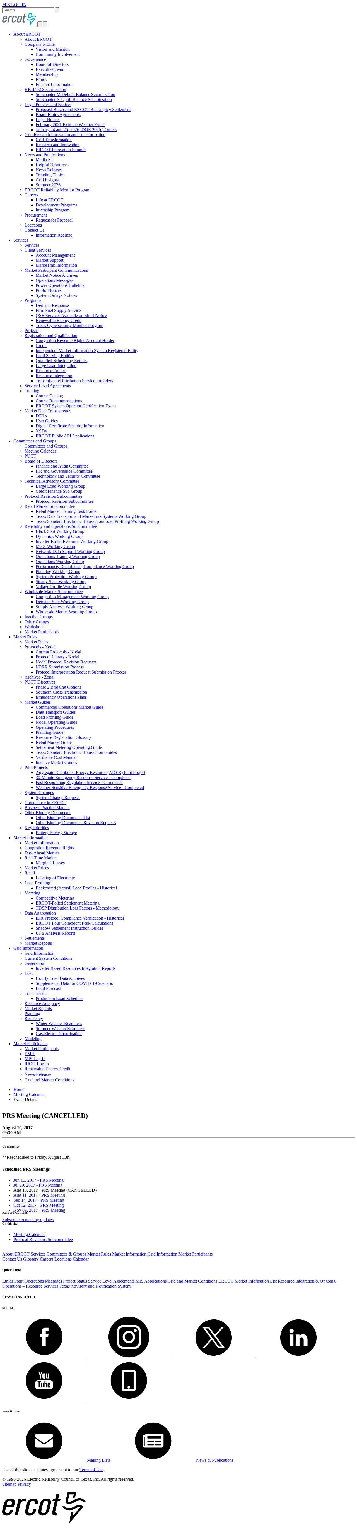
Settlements (35, 938)
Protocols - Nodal (40, 646)
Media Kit (45, 159)
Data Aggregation (40, 913)
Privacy (24, 1484)
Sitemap (9, 1484)
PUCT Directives (40, 682)
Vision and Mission (53, 49)
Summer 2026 (48, 184)
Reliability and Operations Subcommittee (61, 526)
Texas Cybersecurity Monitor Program (69, 325)
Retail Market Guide (54, 742)
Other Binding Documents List (63, 817)
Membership (47, 74)
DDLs (41, 415)
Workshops (34, 626)
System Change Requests (58, 797)
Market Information (30, 837)
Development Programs (56, 205)
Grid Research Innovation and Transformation (65, 134)
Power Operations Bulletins (60, 285)
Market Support (49, 260)
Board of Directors (52, 64)
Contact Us (34, 230)
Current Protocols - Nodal (58, 652)
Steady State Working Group (61, 581)
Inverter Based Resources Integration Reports (75, 968)
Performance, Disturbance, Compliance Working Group (85, 566)
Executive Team (50, 69)
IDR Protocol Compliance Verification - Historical (80, 918)
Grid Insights (47, 179)
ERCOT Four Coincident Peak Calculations (74, 923)
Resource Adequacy (42, 1003)
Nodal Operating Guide (56, 722)
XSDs (41, 431)
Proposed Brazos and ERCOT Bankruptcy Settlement (83, 109)
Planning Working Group (58, 571)
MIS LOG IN (14, 4)
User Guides (47, 421)
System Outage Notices (56, 295)
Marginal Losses (50, 862)
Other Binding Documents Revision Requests (76, 822)
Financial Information (55, 84)
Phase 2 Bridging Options (58, 687)
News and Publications (45, 154)
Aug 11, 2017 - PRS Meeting (39, 1195)
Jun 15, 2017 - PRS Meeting (38, 1180)
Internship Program (52, 210)
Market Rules (25, 636)
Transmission (36, 993)
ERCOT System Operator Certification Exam (76, 405)
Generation (34, 963)
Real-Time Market (41, 857)
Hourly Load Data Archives (60, 978)
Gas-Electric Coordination (59, 1033)
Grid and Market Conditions (49, 1080)
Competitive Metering (55, 898)
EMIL (30, 1053)
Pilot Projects (36, 767)
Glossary (31, 1259)
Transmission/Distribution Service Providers (74, 380)
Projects (31, 330)
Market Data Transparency (48, 410)
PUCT (30, 456)
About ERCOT (27, 34)
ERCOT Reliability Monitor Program (57, 189)
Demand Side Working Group (62, 601)
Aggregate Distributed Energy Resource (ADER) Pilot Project (90, 772)
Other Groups (37, 621)
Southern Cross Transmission (61, 692)
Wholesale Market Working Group (66, 611)
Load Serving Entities (55, 355)
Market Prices (37, 867)
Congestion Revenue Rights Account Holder (75, 340)
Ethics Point (12, 1281)
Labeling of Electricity (55, 878)
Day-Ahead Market (42, 852)
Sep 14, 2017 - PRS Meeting (38, 1200)
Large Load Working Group (60, 486)
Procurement (36, 215)
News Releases (49, 169)
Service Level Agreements (48, 385)
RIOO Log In (37, 1063)
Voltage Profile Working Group (63, 586)
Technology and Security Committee (68, 476)
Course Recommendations (59, 400)
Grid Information (28, 948)
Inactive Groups (39, 616)
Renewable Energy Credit (58, 320)
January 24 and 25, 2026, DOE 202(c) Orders (76, 129)
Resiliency (34, 1018)
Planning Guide (49, 732)
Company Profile (40, 44)
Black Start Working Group (60, 531)
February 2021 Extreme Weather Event (70, 124)
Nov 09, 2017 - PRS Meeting (39, 1210)
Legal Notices (48, 119)
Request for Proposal (54, 220)
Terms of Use (91, 1469)
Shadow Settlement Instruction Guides (69, 928)
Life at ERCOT (49, 200)
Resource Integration (54, 375)
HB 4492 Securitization (45, 89)
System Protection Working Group (66, 576)
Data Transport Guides (56, 712)
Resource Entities (51, 370)
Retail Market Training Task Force (66, 511)
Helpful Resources (52, 164)
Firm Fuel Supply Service (58, 310)
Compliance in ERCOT (45, 802)
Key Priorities (37, 827)
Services (20, 240)
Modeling (33, 1038)
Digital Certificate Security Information (70, 426)
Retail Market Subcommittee (50, 506)
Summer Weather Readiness (60, 1028)
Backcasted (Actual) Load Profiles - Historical (76, 888)
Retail (30, 872)
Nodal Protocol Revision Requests (66, 662)
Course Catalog (49, 395)
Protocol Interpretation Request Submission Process (81, 672)
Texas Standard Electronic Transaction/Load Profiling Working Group (97, 521)
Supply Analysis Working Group (64, 606)
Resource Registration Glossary (63, 737)
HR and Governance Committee (64, 471)
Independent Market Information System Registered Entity (87, 350)
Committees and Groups (34, 441)
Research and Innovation (57, 144)
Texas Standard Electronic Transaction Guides (76, 752)
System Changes (39, 792)
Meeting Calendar (40, 451)
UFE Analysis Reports (55, 933)
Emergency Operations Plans (61, 697)
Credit (41, 345)
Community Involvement (58, 54)
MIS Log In (35, 1058)
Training (32, 390)
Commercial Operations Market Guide (69, 707)
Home (18, 1089)
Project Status (75, 1281)
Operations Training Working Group (68, 556)
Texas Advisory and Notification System (95, 1286)
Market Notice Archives (57, 275)
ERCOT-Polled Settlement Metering (68, 903)
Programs (33, 300)
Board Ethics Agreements (58, 114)
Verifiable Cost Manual (56, 757)
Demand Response (52, 305)
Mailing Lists (98, 1460)
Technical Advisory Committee (52, 481)
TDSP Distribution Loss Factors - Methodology (77, 908)
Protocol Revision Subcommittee (53, 496)
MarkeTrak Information (56, 265)
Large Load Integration (56, 365)
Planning (32, 1013)
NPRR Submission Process (60, 667)
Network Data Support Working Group (70, 551)
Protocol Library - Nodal (57, 657)
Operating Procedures (55, 727)
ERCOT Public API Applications (65, 436)
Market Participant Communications (56, 270)
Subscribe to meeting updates (28, 1219)
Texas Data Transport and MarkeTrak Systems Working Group (91, 516)
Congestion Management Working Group (72, 596)
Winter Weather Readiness (59, 1023)
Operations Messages (54, 280)
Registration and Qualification (51, 335)
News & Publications (214, 1460)
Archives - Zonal (39, 677)
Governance (35, 59)
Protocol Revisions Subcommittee (43, 1239)
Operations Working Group (60, 561)
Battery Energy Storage (56, 832)
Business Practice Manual (47, 807)
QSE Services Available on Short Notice (71, 315)
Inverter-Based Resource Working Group (72, 541)
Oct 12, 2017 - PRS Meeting (38, 1205)
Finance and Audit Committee (62, 466)
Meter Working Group (55, 546)
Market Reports (38, 943)
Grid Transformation (54, 139)
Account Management (55, 255)
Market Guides (38, 702)
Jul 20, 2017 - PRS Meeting (37, 1185)
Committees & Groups (66, 1254)
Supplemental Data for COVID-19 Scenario (74, 983)
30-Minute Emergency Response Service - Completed (83, 777)
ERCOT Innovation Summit (61, 149)
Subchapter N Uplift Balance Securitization (74, 99)
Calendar (81, 1259)
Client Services (38, 250)
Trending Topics (50, 174)
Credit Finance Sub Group (59, 491)
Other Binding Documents (48, 812)
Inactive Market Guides (56, 762)
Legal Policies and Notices (48, 104)
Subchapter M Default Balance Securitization (75, 94)
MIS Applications (151, 1281)
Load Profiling (37, 883)
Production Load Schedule (59, 998)
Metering (32, 893)
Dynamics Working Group (59, 536)
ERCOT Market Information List (247, 1281)
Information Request (54, 235)
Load (29, 973)
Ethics (41, 79)
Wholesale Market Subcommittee (54, 591)
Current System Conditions (48, 958)
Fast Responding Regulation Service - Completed (79, 782)
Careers (31, 195)
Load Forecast (48, 988)
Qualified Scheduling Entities (61, 360)
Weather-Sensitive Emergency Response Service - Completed (90, 787)
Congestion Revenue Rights (49, 847)
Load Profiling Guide (54, 717)
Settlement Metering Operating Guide (69, 747)
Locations (33, 225)
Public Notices (48, 290)
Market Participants (42, 631)
